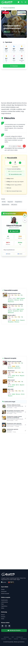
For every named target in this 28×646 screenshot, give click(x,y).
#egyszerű (10, 201)
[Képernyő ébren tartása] (25, 220)
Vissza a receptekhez (9, 7)
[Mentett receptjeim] (18, 2)
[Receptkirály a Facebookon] (2, 626)
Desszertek (3, 591)
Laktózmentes (4, 602)
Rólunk (10, 638)
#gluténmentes (5, 204)
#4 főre (3, 201)
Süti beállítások (24, 638)
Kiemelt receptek (5, 593)
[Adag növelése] (20, 163)
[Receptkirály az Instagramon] (6, 626)
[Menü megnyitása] (25, 2)
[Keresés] (22, 2)
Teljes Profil (15, 231)
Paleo (2, 604)
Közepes (3, 616)
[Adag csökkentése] (10, 163)
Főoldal (2, 589)
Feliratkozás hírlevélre (15, 630)
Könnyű (3, 614)
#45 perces (14, 204)
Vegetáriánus (4, 606)
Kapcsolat (16, 638)
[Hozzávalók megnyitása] (25, 215)
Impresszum (3, 638)
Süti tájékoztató (19, 637)
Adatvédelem (6, 637)
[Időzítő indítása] (24, 146)
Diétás (2, 608)
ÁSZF (13, 637)
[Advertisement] (14, 85)
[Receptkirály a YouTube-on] (9, 626)
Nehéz (2, 618)
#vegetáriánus (18, 201)
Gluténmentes (4, 600)
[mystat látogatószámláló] (4, 582)
